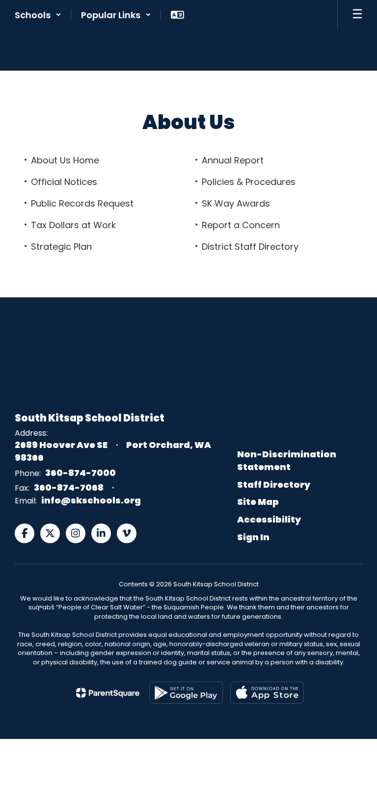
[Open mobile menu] (357, 14)
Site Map (258, 502)
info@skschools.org (91, 500)
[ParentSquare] (108, 692)
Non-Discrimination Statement (286, 460)
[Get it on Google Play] (186, 693)
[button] (38, 14)
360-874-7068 (69, 487)
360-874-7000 (80, 473)
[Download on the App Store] (267, 693)
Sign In (253, 537)
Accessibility (269, 519)
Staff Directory (273, 484)
